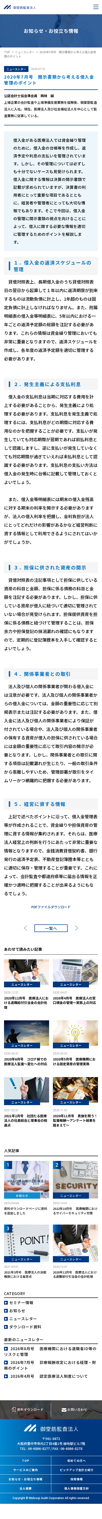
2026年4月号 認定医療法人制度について (49, 1376)
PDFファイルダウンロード (51, 906)
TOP (25, 1460)
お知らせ (17, 1310)
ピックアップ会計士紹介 (77, 1470)
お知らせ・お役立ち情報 (25, 1479)
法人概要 (25, 1488)
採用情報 (76, 1479)
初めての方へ (76, 1460)
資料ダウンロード (30, 1409)
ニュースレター (16, 69)
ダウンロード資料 (25, 1327)
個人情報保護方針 (76, 1488)
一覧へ (51, 928)
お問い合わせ (76, 1409)
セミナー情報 (21, 1302)
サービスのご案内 (25, 1470)
